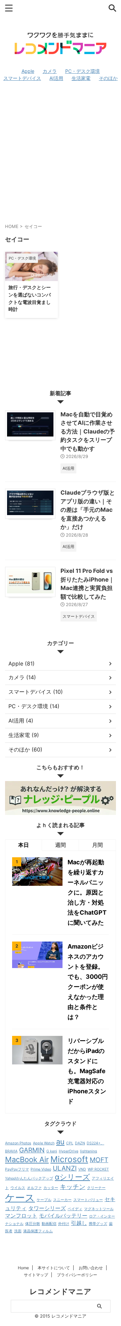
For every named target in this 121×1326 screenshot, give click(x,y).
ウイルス (17, 1188)
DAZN (80, 1143)
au (60, 1141)
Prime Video (41, 1169)
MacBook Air (27, 1159)
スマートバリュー (88, 1200)
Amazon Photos (18, 1143)
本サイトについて (54, 1267)
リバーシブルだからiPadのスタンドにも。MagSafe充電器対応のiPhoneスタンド (87, 1071)
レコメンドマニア (60, 1291)
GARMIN (32, 1150)
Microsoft (69, 1159)
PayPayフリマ (17, 1169)
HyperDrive (68, 1151)
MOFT (99, 1160)
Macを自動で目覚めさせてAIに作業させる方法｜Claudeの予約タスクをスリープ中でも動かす (88, 431)
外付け (63, 1224)
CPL (69, 1143)
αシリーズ (72, 1177)
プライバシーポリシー (77, 1274)
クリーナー (96, 1188)
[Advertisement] (60, 152)
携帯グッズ (98, 1224)
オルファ (34, 1188)
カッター (50, 1188)
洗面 (18, 1231)
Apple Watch (43, 1143)
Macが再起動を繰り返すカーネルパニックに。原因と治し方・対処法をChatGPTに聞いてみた (87, 892)
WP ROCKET (98, 1169)
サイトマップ (36, 1274)
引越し (79, 1223)
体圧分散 (32, 1224)
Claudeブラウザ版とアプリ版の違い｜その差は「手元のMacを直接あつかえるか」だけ (88, 509)
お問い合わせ (91, 1267)
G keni (51, 1151)
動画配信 (49, 1224)
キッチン (72, 1187)
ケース (20, 1197)
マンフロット (21, 1216)
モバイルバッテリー (63, 1216)
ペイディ (75, 1209)
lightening (88, 1151)
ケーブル (44, 1200)
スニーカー (62, 1200)
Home (23, 1267)
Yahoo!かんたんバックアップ (29, 1178)
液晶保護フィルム (38, 1231)
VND (82, 1169)
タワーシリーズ (47, 1208)
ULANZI (65, 1168)
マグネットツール (99, 1209)
